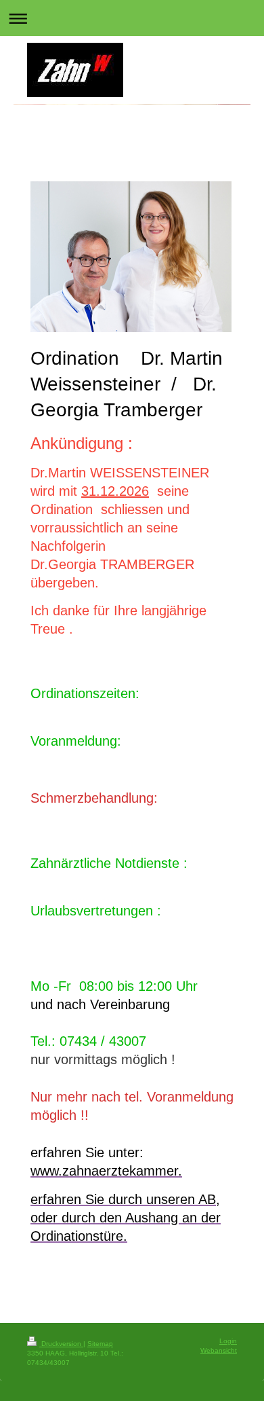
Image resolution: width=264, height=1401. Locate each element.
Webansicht (218, 1350)
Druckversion (61, 1343)
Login (228, 1341)
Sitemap (100, 1343)
